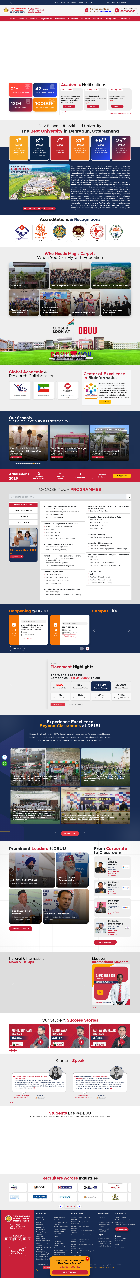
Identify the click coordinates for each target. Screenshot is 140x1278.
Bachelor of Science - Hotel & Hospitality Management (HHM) (60, 559)
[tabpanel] (96, 99)
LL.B (91, 574)
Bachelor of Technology (54, 509)
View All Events (70, 834)
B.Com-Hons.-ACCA (52, 532)
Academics (73, 19)
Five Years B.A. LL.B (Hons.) (100, 577)
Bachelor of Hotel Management (56, 563)
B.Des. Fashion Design (98, 525)
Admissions (60, 19)
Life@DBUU (111, 19)
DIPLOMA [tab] (23, 517)
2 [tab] (18, 463)
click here (68, 106)
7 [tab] (28, 463)
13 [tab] (39, 463)
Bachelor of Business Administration (58, 526)
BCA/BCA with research (54, 515)
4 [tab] (22, 463)
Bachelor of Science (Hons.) (100, 546)
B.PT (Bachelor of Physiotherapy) (102, 562)
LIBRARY (124, 2)
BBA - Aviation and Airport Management (60, 538)
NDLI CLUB (57, 1234)
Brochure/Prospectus (105, 1223)
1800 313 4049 (121, 1239)
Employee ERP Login (105, 1242)
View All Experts (104, 943)
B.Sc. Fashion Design (97, 528)
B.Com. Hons (49, 529)
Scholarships (80, 477)
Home (13, 19)
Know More (105, 402)
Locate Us (50, 208)
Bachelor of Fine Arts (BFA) (100, 522)
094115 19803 (120, 1241)
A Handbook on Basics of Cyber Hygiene (59, 1255)
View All (69, 1207)
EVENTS (62, 2)
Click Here (48, 1268)
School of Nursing (77, 1249)
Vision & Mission (59, 1218)
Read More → (28, 638)
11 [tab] (36, 463)
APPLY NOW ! (70, 1272)
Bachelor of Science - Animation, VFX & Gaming (63, 595)
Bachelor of (94, 559)
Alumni (38, 1223)
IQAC (56, 2)
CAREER (73, 2)
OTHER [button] (86, 2)
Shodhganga (41, 1252)
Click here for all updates (119, 113)
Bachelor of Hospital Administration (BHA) (105, 565)
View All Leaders (19, 929)
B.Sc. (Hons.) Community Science (57, 577)
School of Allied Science (80, 1240)
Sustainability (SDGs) (61, 1251)
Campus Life (40, 1230)
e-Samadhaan (41, 1257)
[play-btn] (40, 1042)
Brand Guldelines (42, 1259)
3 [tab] (20, 463)
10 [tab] (34, 463)
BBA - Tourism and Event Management (59, 566)
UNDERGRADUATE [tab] (23, 505)
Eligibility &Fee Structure (38, 477)
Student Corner (103, 1239)
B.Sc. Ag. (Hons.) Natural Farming (57, 580)
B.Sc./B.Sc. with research (54, 518)
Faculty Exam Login (104, 1246)
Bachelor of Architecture (99, 511)
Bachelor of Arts (96, 519)
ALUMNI (80, 2)
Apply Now (123, 476)
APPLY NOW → (58, 705)
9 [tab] (32, 463)
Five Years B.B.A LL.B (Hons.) (100, 580)
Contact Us (125, 19)
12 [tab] (37, 463)
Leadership (40, 1228)
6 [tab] (26, 463)
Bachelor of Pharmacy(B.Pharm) (56, 547)
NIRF (55, 1239)
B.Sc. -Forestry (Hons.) (53, 583)
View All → (17, 648)
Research (85, 19)
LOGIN (68, 2)
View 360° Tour (33, 208)
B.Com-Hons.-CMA (52, 535)
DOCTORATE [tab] (23, 523)
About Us (22, 19)
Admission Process (59, 477)
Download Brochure (102, 476)
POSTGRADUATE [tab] (23, 511)
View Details (15, 457)
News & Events (59, 1232)
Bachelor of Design (52, 592)
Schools (33, 19)
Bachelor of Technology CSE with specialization (62, 512)
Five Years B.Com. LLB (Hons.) (101, 583)
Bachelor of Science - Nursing (101, 537)
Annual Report (59, 1220)
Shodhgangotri (41, 1255)
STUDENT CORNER (109, 2)
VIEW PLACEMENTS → (76, 705)
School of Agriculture (78, 1242)
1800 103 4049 (121, 1236)
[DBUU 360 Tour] (3, 757)
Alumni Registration (61, 1227)
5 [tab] (24, 463)
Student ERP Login (104, 1244)
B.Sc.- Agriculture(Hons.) (54, 574)
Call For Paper (59, 1244)
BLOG (118, 2)
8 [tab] (30, 463)
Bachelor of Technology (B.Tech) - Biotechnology (108, 549)
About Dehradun (60, 1230)
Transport (57, 1242)
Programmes (46, 19)
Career (56, 1237)
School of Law (76, 1256)
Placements (98, 19)
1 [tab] (16, 463)
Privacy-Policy (41, 1232)
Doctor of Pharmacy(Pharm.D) (56, 550)
